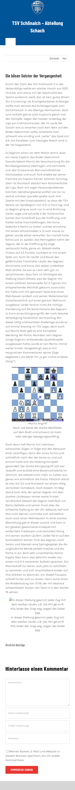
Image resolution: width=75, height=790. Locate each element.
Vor (64, 58)
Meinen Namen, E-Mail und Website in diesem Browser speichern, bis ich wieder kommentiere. (32, 756)
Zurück (54, 58)
